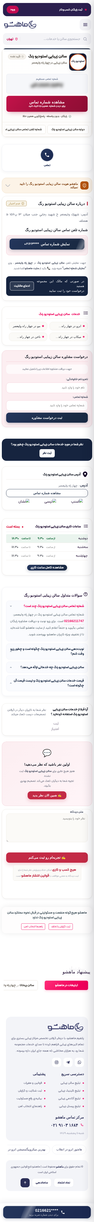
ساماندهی (42, 1182)
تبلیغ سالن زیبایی (70, 1083)
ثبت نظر (47, 453)
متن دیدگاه (76, 812)
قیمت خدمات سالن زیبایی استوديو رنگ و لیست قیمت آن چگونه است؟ (49, 683)
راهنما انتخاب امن (33, 927)
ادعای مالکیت (22, 286)
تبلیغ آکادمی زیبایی (69, 1098)
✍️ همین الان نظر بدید (47, 795)
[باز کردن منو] (85, 24)
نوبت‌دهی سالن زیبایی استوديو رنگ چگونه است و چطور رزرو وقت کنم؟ (47, 651)
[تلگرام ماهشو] (68, 1062)
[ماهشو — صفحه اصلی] (20, 24)
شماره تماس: (80, 397)
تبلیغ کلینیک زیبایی (69, 1091)
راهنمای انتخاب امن (30, 1106)
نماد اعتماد (63, 1182)
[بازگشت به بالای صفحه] (25, 1182)
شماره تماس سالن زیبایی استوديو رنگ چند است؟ (54, 606)
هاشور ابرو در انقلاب (69, 1149)
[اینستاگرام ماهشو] (56, 1062)
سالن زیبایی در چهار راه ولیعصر (49, 63)
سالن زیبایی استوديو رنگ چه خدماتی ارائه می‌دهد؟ (52, 667)
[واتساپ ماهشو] (79, 1062)
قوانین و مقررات (33, 1083)
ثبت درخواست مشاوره (47, 417)
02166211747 (74, 621)
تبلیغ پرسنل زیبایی (70, 1106)
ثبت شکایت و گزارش (30, 1091)
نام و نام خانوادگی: (77, 379)
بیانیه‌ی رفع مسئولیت (29, 1098)
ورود (12, 10)
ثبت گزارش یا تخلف (60, 927)
